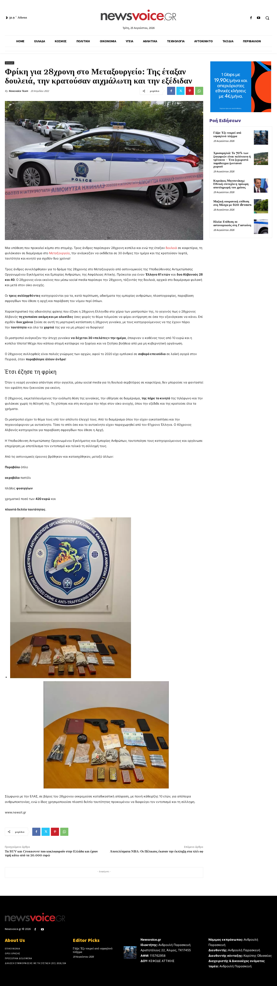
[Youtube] (258, 18)
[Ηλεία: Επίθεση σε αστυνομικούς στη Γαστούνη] (261, 226)
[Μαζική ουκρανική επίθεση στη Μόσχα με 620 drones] (261, 206)
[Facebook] (251, 18)
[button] (267, 18)
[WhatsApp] (199, 91)
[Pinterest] (190, 91)
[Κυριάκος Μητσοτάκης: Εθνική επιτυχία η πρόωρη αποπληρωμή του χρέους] (261, 185)
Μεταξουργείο (59, 253)
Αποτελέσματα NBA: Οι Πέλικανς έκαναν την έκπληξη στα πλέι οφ (156, 851)
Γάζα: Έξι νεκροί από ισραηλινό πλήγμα (227, 134)
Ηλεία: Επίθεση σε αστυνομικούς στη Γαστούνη (232, 223)
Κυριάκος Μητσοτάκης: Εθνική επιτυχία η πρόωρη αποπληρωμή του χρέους (231, 184)
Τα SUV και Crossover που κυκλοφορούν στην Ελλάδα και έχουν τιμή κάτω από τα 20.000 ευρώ (51, 853)
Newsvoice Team (18, 91)
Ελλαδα (9, 63)
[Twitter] (180, 91)
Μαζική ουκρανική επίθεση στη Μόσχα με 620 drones (232, 203)
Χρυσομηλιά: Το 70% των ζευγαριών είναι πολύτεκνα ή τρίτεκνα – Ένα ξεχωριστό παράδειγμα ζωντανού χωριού (232, 159)
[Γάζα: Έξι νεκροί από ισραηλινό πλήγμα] (261, 137)
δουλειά (171, 248)
